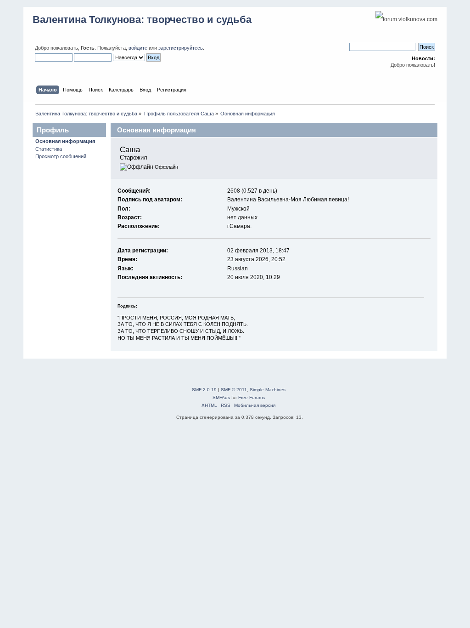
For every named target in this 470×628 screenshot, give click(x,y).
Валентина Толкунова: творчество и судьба (142, 19)
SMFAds (221, 397)
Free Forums (251, 397)
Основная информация (65, 141)
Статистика (48, 149)
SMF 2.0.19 (204, 389)
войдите (138, 48)
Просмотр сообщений (60, 156)
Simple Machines (267, 389)
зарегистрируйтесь (180, 48)
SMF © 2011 (234, 389)
